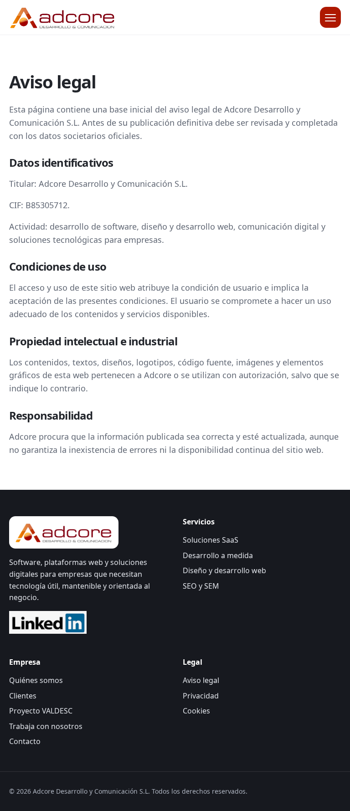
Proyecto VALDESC (40, 711)
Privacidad (201, 696)
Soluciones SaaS (210, 540)
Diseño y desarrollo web (224, 570)
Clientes (22, 696)
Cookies (196, 711)
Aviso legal (201, 680)
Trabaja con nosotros (45, 726)
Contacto (25, 741)
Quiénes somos (36, 680)
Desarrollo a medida (218, 555)
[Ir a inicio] (62, 17)
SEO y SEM (201, 586)
